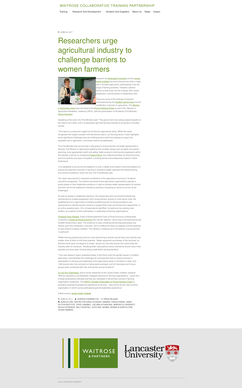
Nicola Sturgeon (65, 114)
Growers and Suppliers (117, 11)
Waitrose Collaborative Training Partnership (107, 5)
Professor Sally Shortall (68, 216)
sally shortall (83, 307)
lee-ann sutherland (102, 304)
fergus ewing (118, 302)
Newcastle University (117, 78)
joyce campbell (83, 304)
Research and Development (86, 11)
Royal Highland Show (104, 108)
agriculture (66, 302)
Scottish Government (124, 102)
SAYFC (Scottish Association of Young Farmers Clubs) (108, 281)
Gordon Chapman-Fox (88, 299)
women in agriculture (121, 307)
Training (63, 11)
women (105, 307)
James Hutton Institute (81, 293)
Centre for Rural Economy (80, 219)
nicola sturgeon (66, 307)
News (147, 11)
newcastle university (124, 304)
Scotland (96, 307)
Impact (156, 11)
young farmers (65, 310)
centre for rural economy (87, 302)
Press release (110, 299)
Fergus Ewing (96, 155)
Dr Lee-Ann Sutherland (68, 272)
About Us (137, 11)
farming (106, 302)
